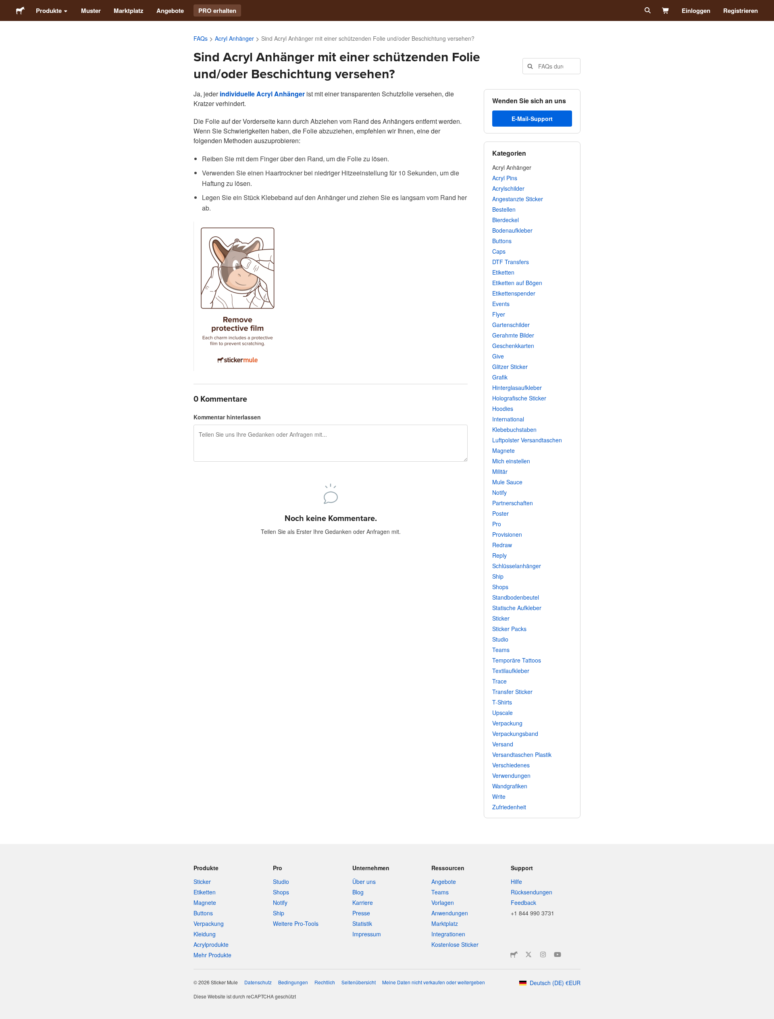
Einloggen (696, 10)
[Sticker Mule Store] (514, 954)
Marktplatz (129, 10)
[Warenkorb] (665, 10)
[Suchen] (646, 10)
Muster (91, 10)
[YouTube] (557, 954)
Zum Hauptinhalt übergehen (6, 6)
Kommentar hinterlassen (227, 417)
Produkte (49, 10)
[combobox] (551, 66)
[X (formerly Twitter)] (528, 954)
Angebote (170, 10)
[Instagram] (543, 954)
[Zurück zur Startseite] (20, 10)
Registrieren (740, 10)
